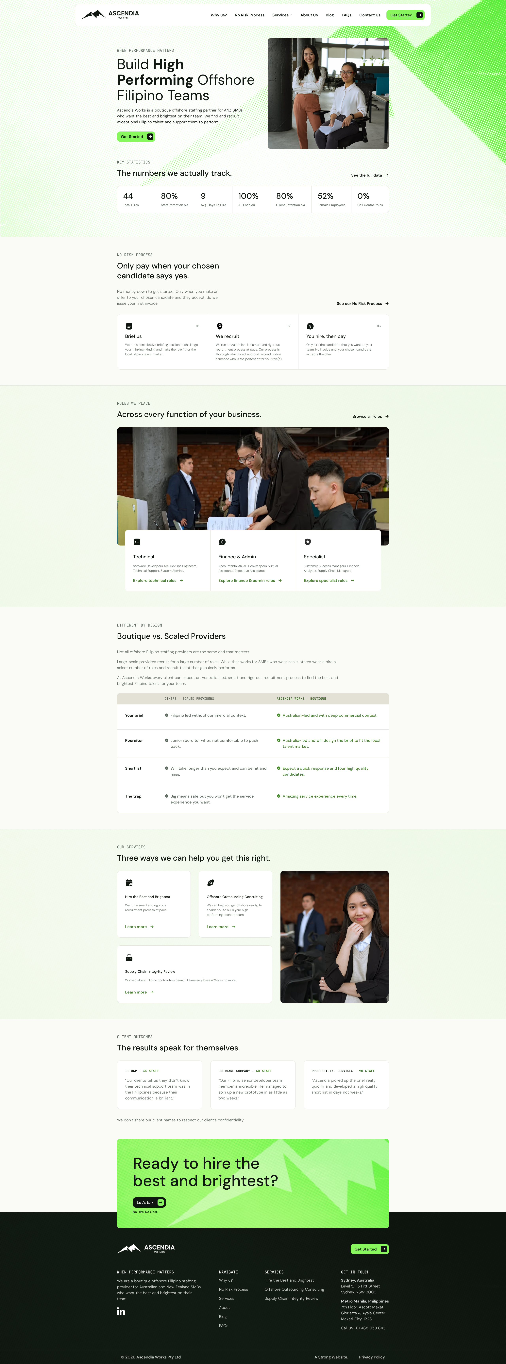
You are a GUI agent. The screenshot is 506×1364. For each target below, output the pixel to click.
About (224, 1307)
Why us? (219, 15)
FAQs (346, 15)
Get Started (132, 136)
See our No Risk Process (359, 303)
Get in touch (355, 1272)
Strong (324, 1357)
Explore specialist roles (325, 580)
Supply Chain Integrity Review (291, 1298)
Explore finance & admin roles (246, 580)
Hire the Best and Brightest (289, 1280)
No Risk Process (249, 15)
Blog (330, 15)
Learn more (136, 926)
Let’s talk (145, 1202)
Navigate (228, 1272)
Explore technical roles (154, 580)
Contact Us (369, 15)
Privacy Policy (372, 1357)
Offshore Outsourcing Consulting (294, 1289)
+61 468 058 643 (369, 1328)
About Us (309, 15)
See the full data (366, 175)
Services (280, 15)
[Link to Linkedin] (121, 1311)
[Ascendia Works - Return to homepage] (146, 1249)
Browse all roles (367, 416)
